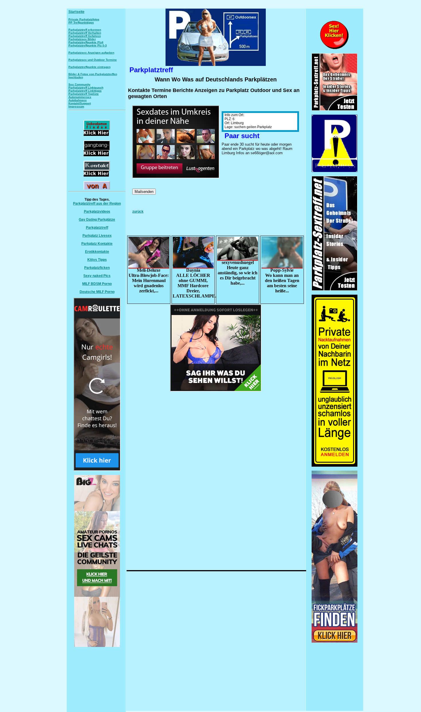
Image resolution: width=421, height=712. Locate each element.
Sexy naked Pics (97, 276)
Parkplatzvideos (97, 212)
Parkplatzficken (97, 268)
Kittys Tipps (97, 260)
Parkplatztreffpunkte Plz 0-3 (87, 45)
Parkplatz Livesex (97, 236)
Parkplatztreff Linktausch (85, 87)
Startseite (76, 12)
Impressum (76, 106)
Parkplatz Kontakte (97, 244)
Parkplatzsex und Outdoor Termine (92, 59)
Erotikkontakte (97, 252)
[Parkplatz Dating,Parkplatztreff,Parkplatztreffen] (334, 641)
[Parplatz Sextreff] (334, 289)
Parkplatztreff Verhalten (84, 32)
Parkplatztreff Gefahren (84, 36)
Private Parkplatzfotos (83, 19)
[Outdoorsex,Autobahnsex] (334, 171)
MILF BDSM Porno (97, 284)
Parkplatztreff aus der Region (97, 204)
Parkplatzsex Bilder (82, 39)
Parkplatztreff (97, 228)
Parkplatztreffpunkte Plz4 (85, 42)
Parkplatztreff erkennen (84, 29)
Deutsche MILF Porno (97, 292)
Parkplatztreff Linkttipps (85, 90)
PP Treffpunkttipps (81, 22)
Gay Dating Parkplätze (97, 220)
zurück (137, 212)
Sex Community (79, 84)
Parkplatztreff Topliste (83, 93)
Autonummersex (79, 97)
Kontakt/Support (79, 103)
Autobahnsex (77, 100)
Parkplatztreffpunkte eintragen (89, 67)
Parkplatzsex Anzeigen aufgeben (91, 52)
